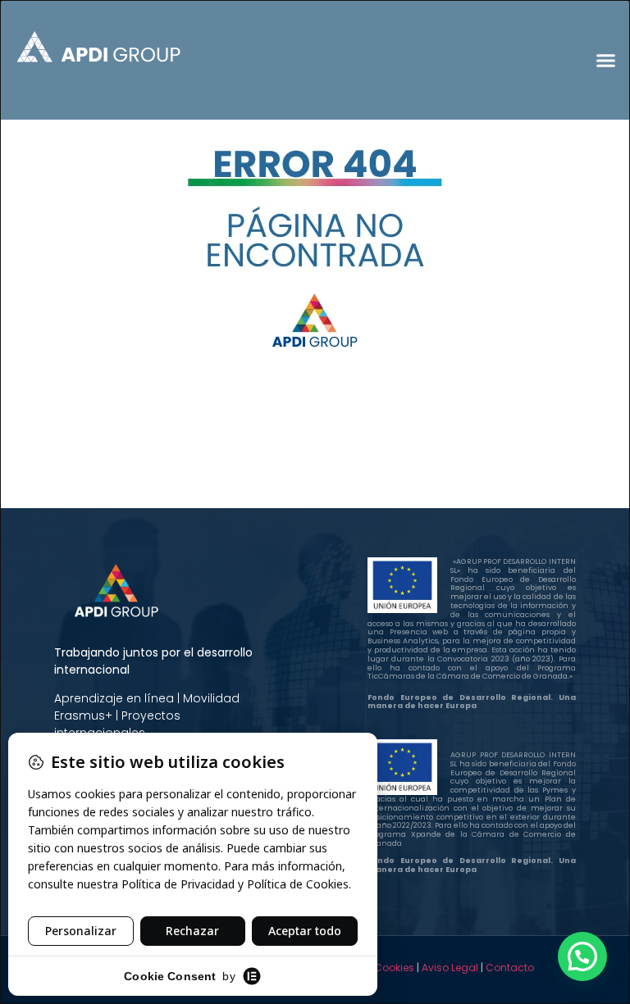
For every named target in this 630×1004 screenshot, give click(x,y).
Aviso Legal (450, 967)
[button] (605, 59)
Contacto (510, 967)
